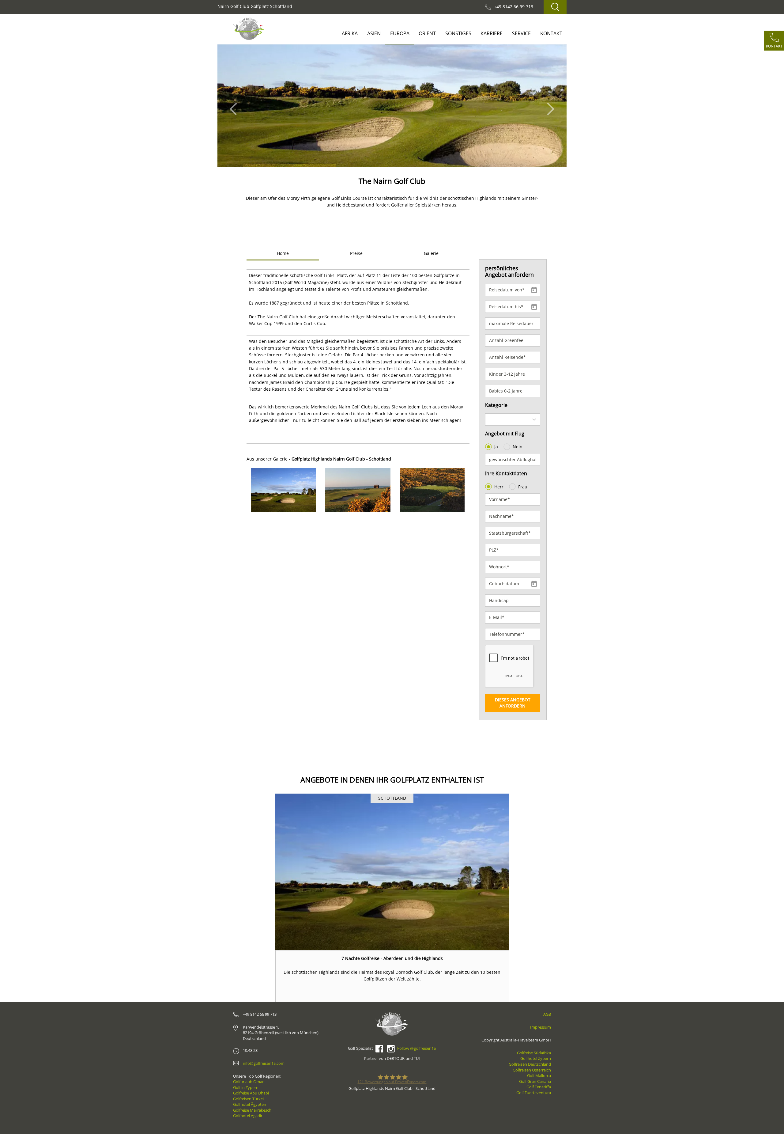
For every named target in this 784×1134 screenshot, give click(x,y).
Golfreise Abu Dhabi (251, 1093)
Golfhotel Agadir (247, 1115)
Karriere (492, 33)
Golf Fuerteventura (533, 1092)
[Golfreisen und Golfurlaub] (248, 28)
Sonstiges (458, 33)
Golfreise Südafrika (534, 1053)
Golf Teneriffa (538, 1087)
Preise (356, 253)
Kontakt (551, 33)
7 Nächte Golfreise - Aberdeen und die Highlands (392, 958)
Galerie (431, 253)
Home (283, 253)
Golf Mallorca (539, 1075)
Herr (499, 487)
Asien (374, 33)
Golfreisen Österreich (532, 1070)
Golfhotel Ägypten (249, 1104)
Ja (496, 446)
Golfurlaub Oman (249, 1081)
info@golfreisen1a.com (264, 1063)
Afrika (350, 33)
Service (521, 33)
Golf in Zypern (245, 1087)
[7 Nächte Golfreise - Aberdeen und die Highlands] (392, 872)
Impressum (540, 1027)
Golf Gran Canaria (535, 1081)
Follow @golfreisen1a (416, 1048)
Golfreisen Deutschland (530, 1064)
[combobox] (513, 419)
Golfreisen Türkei (248, 1099)
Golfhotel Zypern (535, 1058)
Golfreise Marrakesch (252, 1110)
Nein (517, 446)
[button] (235, 105)
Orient (427, 33)
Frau (523, 487)
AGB (547, 1014)
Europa (399, 33)
